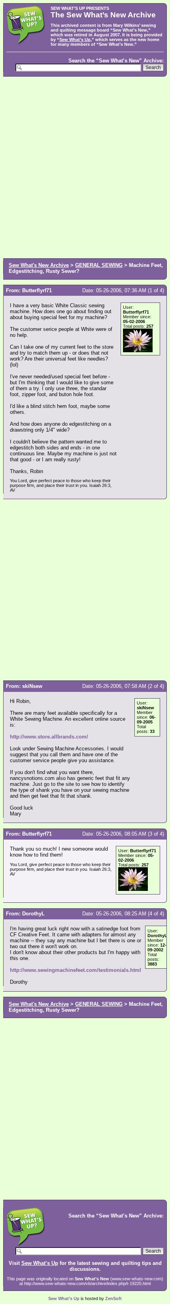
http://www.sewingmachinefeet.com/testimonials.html (75, 970)
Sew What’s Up (75, 39)
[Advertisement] (85, 167)
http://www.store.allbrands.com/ (49, 737)
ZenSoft (113, 1298)
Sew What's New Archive (39, 265)
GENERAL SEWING (99, 265)
